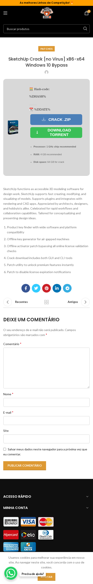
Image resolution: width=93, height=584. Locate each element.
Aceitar (46, 576)
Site (6, 430)
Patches (46, 48)
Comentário (12, 344)
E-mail (8, 412)
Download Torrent (59, 132)
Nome (8, 394)
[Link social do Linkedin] (57, 288)
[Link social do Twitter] (36, 288)
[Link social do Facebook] (25, 288)
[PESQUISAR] (85, 28)
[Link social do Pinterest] (46, 288)
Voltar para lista (46, 302)
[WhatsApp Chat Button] (10, 573)
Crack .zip (59, 119)
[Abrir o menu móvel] (5, 13)
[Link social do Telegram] (67, 288)
